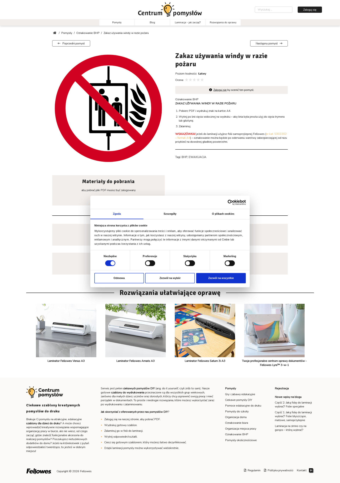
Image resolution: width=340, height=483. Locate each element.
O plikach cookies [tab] (223, 213)
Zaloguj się (309, 10)
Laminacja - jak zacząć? (188, 22)
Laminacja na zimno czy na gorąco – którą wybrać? (290, 428)
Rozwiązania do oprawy (223, 22)
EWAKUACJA (197, 157)
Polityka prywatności (279, 470)
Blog (152, 22)
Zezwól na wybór (170, 277)
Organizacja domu (236, 417)
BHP (184, 157)
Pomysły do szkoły (237, 411)
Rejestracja (282, 388)
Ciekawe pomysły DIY (238, 400)
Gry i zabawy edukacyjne (240, 394)
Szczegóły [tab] (170, 213)
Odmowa (119, 277)
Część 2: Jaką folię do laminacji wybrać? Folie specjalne (293, 404)
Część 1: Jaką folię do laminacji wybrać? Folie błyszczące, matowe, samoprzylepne (293, 416)
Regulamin (253, 470)
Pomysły (116, 22)
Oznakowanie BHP (236, 434)
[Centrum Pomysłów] (169, 10)
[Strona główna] (55, 33)
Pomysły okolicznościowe (241, 440)
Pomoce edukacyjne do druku (243, 406)
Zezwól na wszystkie (221, 277)
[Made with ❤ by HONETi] (311, 470)
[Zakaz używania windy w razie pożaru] (108, 108)
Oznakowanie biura (236, 423)
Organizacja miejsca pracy (240, 429)
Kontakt (302, 470)
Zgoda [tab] (117, 213)
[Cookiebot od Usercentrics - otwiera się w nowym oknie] (230, 202)
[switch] (150, 263)
